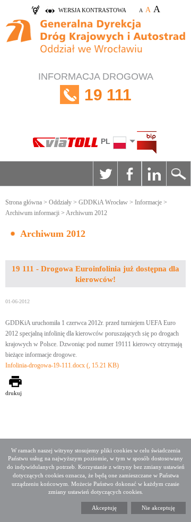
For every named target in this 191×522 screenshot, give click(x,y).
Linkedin (154, 173)
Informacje (148, 202)
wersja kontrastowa (92, 10)
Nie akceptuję (158, 507)
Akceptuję (104, 507)
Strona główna (23, 202)
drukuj (13, 393)
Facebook (129, 173)
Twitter (105, 173)
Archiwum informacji (32, 213)
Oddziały (60, 202)
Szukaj (178, 173)
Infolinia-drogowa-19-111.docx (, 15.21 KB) (62, 365)
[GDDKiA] (95, 42)
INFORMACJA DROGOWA (95, 87)
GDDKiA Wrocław (103, 202)
